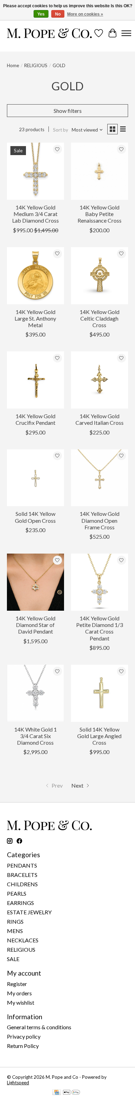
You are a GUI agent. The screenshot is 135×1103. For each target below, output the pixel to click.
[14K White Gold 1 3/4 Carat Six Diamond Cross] (35, 693)
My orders (19, 993)
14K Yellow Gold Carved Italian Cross (99, 419)
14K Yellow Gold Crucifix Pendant (35, 419)
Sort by (60, 130)
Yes (41, 14)
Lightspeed (18, 1082)
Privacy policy (23, 1036)
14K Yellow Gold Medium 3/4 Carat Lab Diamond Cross (35, 214)
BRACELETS (22, 874)
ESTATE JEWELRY (29, 912)
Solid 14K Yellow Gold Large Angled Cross (99, 736)
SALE (13, 959)
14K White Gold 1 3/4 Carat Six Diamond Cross (35, 736)
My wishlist (20, 1002)
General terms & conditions (39, 1027)
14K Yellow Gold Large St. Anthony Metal (35, 318)
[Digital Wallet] (71, 1092)
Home (13, 65)
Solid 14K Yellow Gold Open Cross (35, 516)
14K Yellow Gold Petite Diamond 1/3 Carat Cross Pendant (99, 628)
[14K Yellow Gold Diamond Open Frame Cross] (99, 477)
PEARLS (16, 893)
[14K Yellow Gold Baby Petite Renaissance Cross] (99, 171)
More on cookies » (85, 14)
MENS (15, 930)
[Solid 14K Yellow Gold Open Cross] (35, 477)
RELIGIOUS (35, 65)
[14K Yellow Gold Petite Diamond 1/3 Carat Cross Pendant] (99, 582)
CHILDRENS (22, 884)
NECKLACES (22, 940)
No (58, 14)
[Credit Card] (56, 1092)
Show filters (68, 110)
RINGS (15, 921)
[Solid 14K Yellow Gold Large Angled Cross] (99, 693)
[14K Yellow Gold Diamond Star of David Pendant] (35, 582)
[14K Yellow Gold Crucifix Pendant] (35, 380)
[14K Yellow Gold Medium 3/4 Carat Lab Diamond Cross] (35, 171)
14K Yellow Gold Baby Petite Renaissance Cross (100, 214)
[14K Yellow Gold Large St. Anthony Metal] (35, 275)
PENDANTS (22, 865)
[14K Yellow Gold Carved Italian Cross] (99, 380)
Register (17, 983)
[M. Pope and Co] (49, 33)
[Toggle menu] (126, 33)
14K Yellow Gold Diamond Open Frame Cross (99, 520)
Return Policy (23, 1045)
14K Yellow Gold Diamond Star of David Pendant (35, 625)
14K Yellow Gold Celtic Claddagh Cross (99, 318)
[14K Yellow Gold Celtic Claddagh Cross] (99, 275)
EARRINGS (20, 902)
